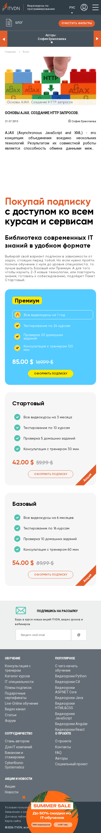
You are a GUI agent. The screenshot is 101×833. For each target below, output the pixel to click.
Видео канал (15, 709)
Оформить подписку (50, 474)
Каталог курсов (17, 676)
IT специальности (19, 682)
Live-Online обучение (21, 703)
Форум (10, 721)
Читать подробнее (50, 81)
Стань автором (17, 741)
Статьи (10, 715)
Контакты (63, 747)
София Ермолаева (84, 121)
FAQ (58, 753)
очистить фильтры (77, 23)
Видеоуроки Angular (71, 724)
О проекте (63, 741)
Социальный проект (71, 764)
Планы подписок (18, 688)
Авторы (61, 758)
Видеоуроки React (70, 729)
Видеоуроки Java (69, 698)
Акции (10, 786)
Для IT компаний (18, 747)
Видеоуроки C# (67, 682)
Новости (11, 792)
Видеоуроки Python (71, 676)
